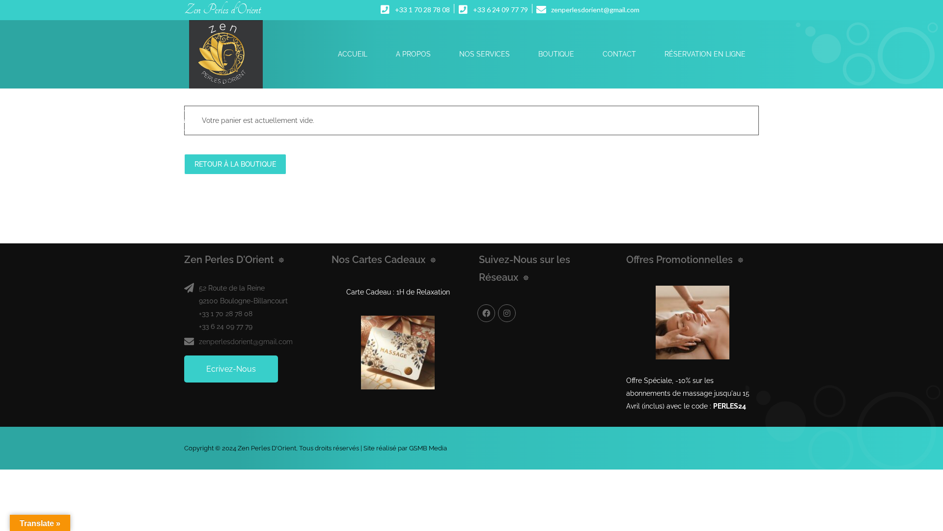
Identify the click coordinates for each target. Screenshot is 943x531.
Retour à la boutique (235, 164)
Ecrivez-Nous (231, 369)
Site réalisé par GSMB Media (405, 448)
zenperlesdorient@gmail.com (246, 342)
